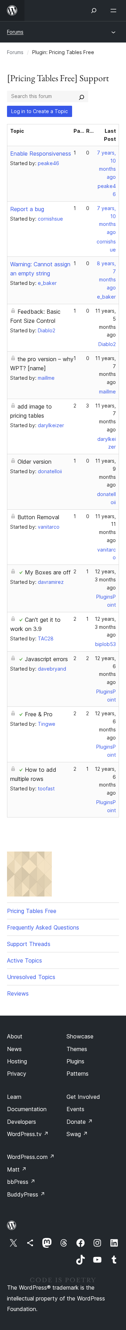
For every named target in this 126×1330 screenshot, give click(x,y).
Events (75, 1109)
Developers (21, 1121)
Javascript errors (46, 659)
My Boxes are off (48, 572)
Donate (79, 1121)
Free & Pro (38, 714)
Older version (34, 461)
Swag (77, 1133)
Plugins (75, 1061)
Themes (76, 1048)
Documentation (27, 1109)
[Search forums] (81, 96)
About (14, 1036)
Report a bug (27, 209)
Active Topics (24, 960)
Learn (14, 1096)
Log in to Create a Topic (39, 111)
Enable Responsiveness (40, 153)
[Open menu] (115, 10)
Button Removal (38, 517)
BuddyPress (26, 1194)
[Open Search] (94, 10)
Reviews (18, 993)
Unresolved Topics (31, 976)
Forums (15, 32)
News (14, 1048)
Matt (17, 1169)
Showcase (79, 1036)
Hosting (17, 1061)
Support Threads (28, 943)
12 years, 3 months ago (105, 579)
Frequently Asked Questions (43, 927)
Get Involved (83, 1096)
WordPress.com (31, 1156)
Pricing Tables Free (31, 910)
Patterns (77, 1073)
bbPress (21, 1181)
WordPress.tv (28, 1133)
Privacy (16, 1073)
